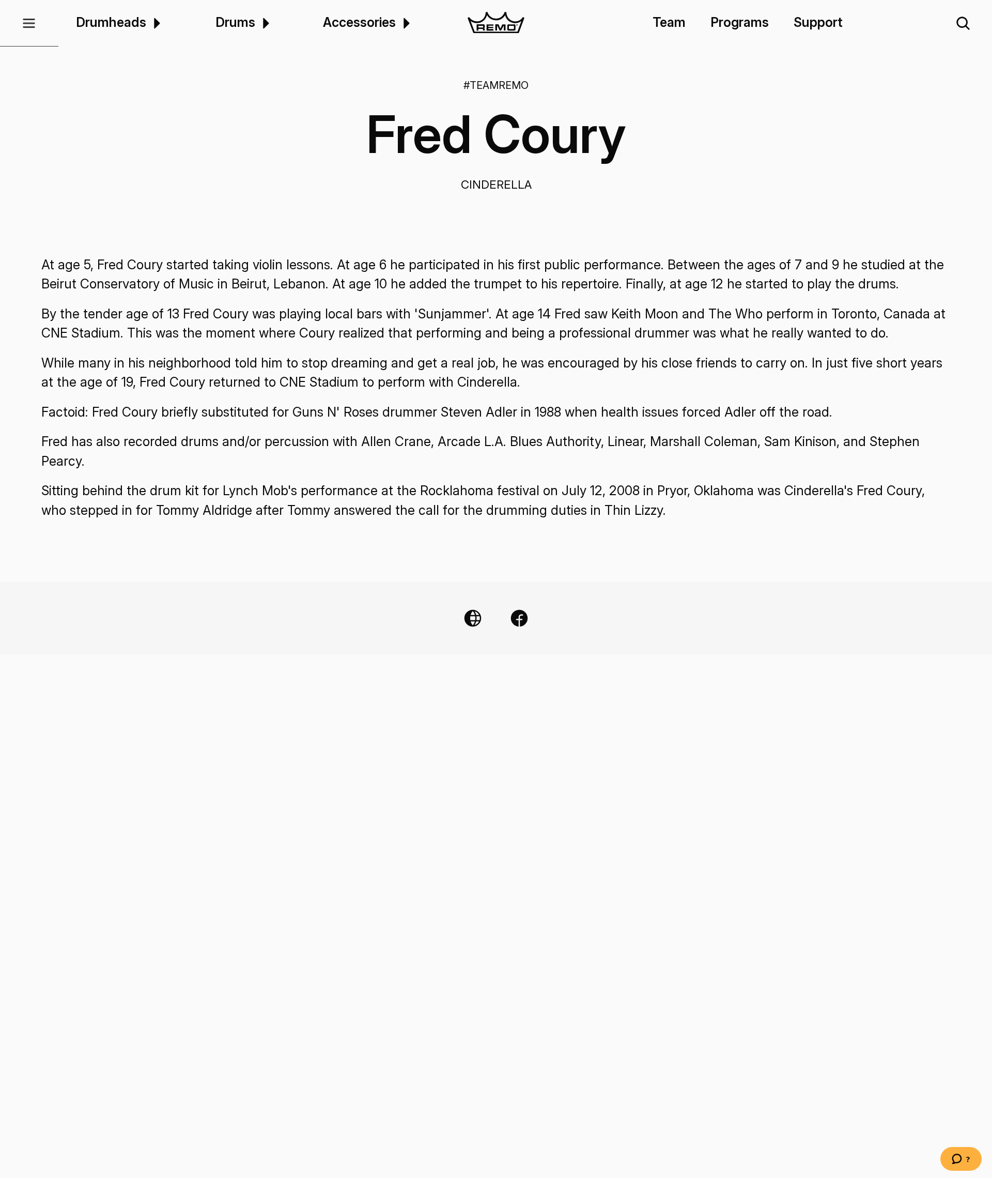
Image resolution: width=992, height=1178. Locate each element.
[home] (496, 23)
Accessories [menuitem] (359, 22)
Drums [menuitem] (235, 22)
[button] (29, 23)
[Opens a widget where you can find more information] (961, 1160)
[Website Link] (472, 618)
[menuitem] (155, 23)
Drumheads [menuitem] (111, 22)
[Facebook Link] (519, 618)
